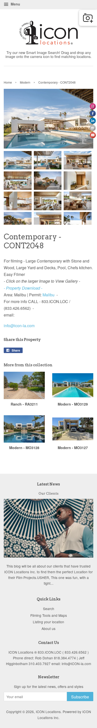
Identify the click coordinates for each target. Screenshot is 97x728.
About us (48, 628)
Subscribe (80, 697)
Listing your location (48, 621)
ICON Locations (48, 711)
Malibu (48, 295)
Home (8, 82)
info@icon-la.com (19, 325)
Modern (25, 82)
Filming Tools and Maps (48, 615)
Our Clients (48, 493)
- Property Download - (23, 288)
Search (48, 608)
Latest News (48, 484)
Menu (15, 3)
